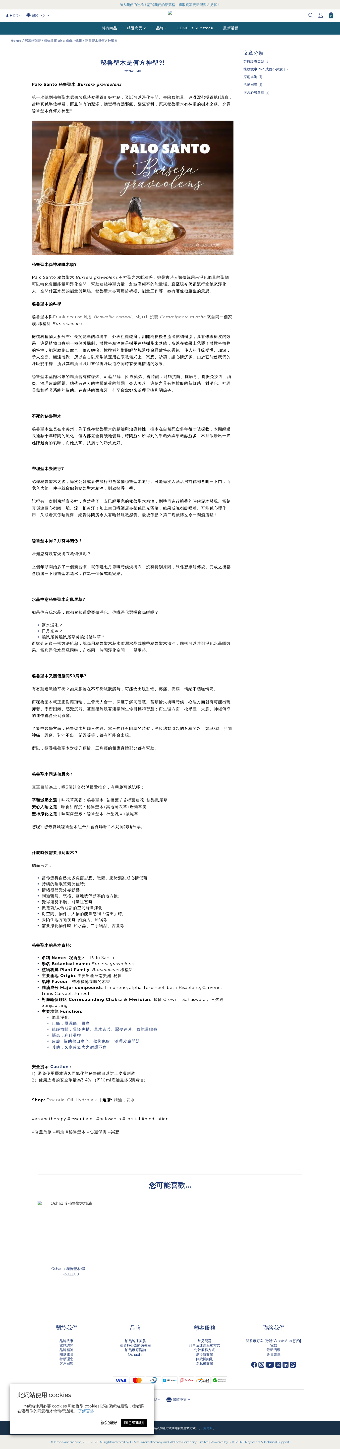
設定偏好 (109, 1422)
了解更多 (86, 1411)
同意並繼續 (134, 1422)
